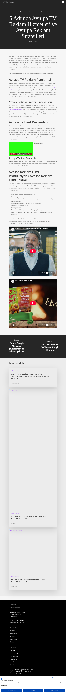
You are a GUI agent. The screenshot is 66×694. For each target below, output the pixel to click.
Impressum (13, 636)
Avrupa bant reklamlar (48, 126)
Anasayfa (12, 630)
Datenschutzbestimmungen (58, 677)
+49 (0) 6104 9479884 (17, 620)
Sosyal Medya (14, 662)
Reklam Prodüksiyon (39, 12)
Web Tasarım (13, 665)
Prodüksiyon (13, 659)
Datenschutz (13, 639)
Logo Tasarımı (14, 656)
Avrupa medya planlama (15, 109)
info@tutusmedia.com (17, 622)
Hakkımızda (13, 633)
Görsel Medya (24, 12)
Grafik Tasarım (14, 653)
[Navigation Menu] (63, 2)
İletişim (12, 642)
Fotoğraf (12, 650)
